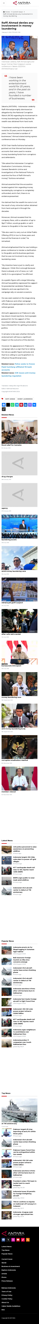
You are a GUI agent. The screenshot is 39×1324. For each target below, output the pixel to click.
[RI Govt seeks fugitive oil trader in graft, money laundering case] (19, 684)
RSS (3, 1310)
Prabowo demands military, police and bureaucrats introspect (18, 665)
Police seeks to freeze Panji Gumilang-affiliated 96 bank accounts (18, 367)
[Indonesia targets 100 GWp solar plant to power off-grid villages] (7, 860)
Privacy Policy (7, 1295)
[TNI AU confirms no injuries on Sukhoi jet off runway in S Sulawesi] (7, 1205)
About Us (5, 1302)
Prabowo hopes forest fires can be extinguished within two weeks (24, 1152)
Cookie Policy (7, 1299)
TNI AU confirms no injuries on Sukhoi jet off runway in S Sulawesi (24, 1204)
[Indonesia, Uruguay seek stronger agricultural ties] (7, 1215)
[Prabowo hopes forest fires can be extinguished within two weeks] (7, 1153)
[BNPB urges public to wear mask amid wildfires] (7, 881)
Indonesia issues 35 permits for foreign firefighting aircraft (24, 1194)
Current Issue (17, 12)
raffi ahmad (10, 399)
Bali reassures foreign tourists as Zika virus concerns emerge (22, 960)
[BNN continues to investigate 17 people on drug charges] (19, 463)
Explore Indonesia (9, 1270)
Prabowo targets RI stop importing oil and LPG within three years (24, 1131)
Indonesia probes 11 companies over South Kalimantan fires (22, 1042)
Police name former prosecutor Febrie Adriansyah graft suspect (18, 601)
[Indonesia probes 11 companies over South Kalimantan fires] (7, 1043)
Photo (4, 1277)
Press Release (7, 1281)
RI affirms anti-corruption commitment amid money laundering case (18, 570)
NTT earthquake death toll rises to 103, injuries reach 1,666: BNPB (24, 870)
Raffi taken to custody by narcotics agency (16, 507)
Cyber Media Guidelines (11, 1306)
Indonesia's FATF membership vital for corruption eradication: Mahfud (18, 759)
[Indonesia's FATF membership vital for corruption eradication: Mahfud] (19, 747)
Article (4, 1274)
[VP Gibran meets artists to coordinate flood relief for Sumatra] (19, 432)
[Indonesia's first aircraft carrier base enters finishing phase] (7, 971)
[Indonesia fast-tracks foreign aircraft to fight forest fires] (7, 1002)
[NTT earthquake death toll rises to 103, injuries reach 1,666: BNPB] (7, 871)
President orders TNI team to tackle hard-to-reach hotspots (25, 1183)
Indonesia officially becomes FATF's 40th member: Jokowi (19, 791)
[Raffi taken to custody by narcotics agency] (19, 495)
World (4, 1263)
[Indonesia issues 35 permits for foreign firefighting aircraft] (7, 1194)
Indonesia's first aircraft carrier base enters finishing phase (24, 970)
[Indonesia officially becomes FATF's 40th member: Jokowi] (19, 778)
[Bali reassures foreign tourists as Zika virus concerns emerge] (7, 961)
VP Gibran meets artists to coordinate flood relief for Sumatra (18, 444)
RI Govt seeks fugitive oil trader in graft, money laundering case (18, 696)
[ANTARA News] (21, 3)
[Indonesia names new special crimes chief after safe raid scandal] (19, 621)
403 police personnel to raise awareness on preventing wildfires (25, 849)
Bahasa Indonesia (9, 1288)
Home (7, 12)
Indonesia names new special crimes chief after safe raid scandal (19, 633)
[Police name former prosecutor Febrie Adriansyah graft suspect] (19, 589)
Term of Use (6, 1292)
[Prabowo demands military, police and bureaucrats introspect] (19, 652)
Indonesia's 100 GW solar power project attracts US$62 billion (23, 1011)
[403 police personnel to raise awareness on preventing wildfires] (7, 850)
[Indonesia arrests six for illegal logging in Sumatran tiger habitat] (7, 950)
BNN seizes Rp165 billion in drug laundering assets (15, 538)
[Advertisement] (19, 817)
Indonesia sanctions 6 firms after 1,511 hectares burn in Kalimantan (24, 991)
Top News (6, 1093)
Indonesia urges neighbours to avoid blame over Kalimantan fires (24, 1032)
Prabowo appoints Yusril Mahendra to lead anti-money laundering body (19, 728)
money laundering (25, 399)
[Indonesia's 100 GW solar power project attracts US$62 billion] (7, 1012)
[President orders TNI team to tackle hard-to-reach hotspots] (7, 1184)
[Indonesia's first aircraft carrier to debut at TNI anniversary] (7, 891)
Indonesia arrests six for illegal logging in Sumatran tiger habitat (23, 949)
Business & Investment (11, 1266)
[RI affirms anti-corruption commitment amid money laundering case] (19, 558)
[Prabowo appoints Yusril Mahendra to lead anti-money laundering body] (19, 715)
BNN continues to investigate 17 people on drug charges (19, 475)
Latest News (7, 841)
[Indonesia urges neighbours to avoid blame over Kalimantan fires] (7, 1033)
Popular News (8, 941)
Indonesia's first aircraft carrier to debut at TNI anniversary (22, 890)
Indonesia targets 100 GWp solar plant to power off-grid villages (24, 859)
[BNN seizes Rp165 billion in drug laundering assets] (19, 526)
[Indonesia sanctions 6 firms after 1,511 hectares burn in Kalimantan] (7, 992)
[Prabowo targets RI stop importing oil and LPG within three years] (7, 1132)
